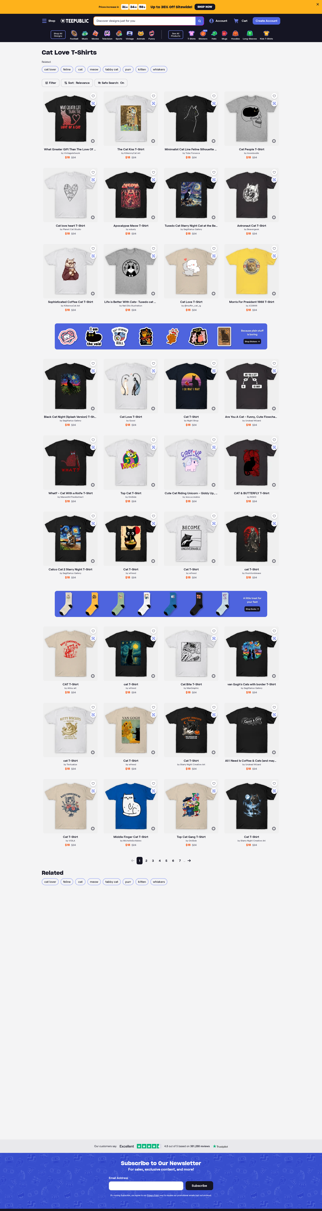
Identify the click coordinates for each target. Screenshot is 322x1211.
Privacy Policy (153, 1195)
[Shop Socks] (161, 616)
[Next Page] (189, 860)
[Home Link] (75, 21)
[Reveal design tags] (93, 141)
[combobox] (145, 21)
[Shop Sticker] (161, 348)
